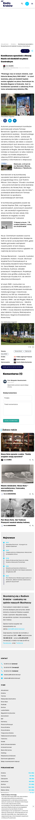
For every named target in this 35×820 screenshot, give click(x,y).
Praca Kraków (5, 727)
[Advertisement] (17, 26)
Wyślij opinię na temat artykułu (12, 367)
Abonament (5, 716)
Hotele (3, 741)
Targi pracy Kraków (7, 733)
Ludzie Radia (5, 710)
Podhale (3, 704)
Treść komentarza (11, 404)
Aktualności (5, 44)
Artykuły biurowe (6, 747)
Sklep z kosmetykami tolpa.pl (10, 761)
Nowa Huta (18, 351)
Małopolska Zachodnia (8, 699)
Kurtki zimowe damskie (8, 744)
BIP (2, 719)
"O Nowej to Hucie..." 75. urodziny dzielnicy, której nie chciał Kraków (22, 224)
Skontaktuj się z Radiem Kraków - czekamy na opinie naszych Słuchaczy (17, 599)
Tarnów (3, 696)
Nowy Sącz (4, 701)
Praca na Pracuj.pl (7, 724)
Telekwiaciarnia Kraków (8, 736)
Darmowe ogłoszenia (8, 758)
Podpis (6, 398)
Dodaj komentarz (11, 420)
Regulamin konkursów (8, 713)
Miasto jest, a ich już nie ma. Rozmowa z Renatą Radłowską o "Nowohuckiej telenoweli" (23, 166)
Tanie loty (4, 738)
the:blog (3, 753)
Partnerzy (4, 721)
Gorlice (3, 707)
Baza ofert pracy (6, 750)
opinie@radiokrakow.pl (16, 629)
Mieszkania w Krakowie (8, 756)
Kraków (13, 44)
